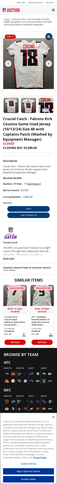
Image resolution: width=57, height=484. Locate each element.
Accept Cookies (28, 479)
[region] (28, 448)
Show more (7, 203)
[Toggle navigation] (53, 10)
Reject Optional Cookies (28, 471)
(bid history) (34, 184)
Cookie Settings (28, 463)
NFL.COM (21, 2)
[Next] (49, 63)
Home (6, 19)
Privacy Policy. (40, 457)
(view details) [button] (9, 270)
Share (28, 208)
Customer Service (35, 2)
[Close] (53, 417)
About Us (50, 2)
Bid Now (15, 342)
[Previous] (8, 63)
